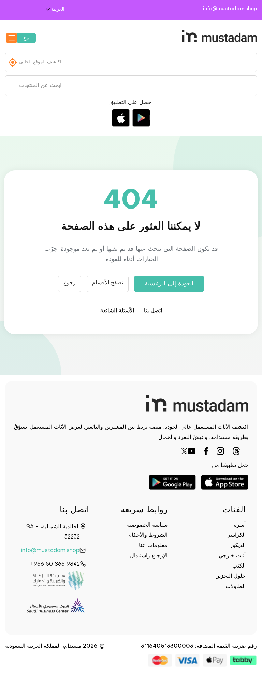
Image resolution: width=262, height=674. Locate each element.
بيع (26, 38)
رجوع (69, 283)
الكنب (239, 566)
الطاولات (235, 586)
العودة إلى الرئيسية (169, 284)
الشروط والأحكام (147, 535)
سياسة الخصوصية (147, 525)
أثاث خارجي (232, 556)
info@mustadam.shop (230, 9)
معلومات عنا (153, 545)
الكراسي (236, 535)
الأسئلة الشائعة (117, 311)
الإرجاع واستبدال (148, 556)
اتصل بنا (153, 311)
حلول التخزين (230, 576)
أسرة (240, 525)
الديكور (238, 545)
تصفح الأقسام (107, 283)
